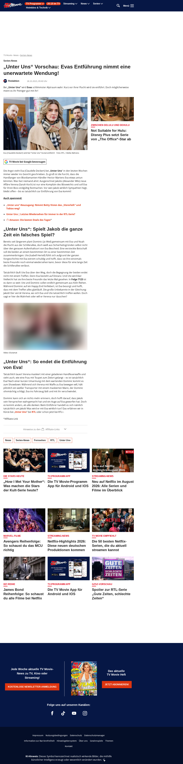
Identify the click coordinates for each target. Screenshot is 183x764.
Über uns (83, 740)
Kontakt (68, 746)
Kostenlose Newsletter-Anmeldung (32, 687)
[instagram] (85, 713)
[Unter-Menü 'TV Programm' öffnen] (43, 4)
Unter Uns (20, 412)
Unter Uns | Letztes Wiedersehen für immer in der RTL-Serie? (40, 214)
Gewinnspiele (96, 740)
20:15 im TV (53, 4)
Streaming (68, 4)
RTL (34, 412)
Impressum (37, 735)
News (84, 4)
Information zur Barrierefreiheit (39, 740)
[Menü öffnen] (132, 5)
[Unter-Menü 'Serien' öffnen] (102, 4)
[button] (45, 429)
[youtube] (74, 713)
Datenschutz (76, 735)
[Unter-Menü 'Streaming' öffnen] (76, 4)
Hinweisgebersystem (67, 740)
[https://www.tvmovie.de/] (13, 5)
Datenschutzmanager (94, 735)
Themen (109, 740)
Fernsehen (40, 440)
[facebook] (52, 713)
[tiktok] (63, 713)
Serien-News (26, 55)
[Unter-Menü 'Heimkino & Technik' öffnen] (49, 8)
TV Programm (33, 4)
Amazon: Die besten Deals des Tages (29, 219)
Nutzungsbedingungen (57, 735)
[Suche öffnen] (118, 6)
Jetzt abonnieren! (117, 684)
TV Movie (7, 55)
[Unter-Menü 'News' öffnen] (88, 4)
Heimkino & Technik (37, 8)
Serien (96, 4)
